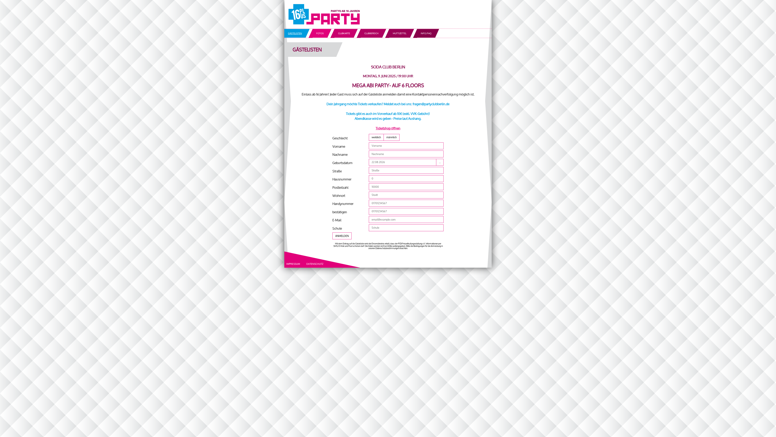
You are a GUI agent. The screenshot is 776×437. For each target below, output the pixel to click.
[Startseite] (388, 14)
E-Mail (336, 220)
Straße (337, 171)
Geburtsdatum (342, 162)
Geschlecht (340, 138)
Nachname (340, 154)
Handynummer (342, 203)
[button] (376, 137)
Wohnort (338, 195)
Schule (337, 228)
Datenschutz (314, 264)
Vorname (338, 146)
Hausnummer (341, 179)
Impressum (293, 264)
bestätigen (339, 212)
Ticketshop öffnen (388, 128)
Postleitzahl (340, 187)
